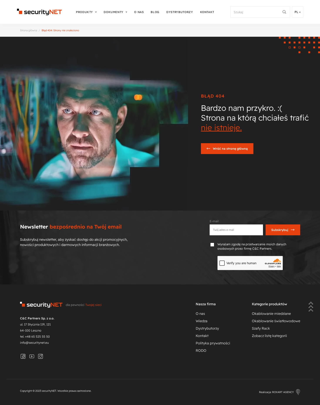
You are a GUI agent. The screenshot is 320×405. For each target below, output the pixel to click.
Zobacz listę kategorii (269, 336)
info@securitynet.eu (34, 343)
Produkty (84, 12)
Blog (155, 12)
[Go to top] (311, 307)
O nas (139, 12)
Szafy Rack (261, 328)
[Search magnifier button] (286, 12)
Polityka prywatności (213, 343)
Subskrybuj (279, 230)
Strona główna (28, 30)
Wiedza (201, 321)
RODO (201, 350)
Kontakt (207, 12)
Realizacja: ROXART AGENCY (276, 392)
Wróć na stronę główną (230, 149)
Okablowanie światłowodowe (276, 321)
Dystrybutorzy (179, 12)
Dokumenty (113, 12)
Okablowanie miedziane (271, 313)
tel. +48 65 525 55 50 (35, 337)
